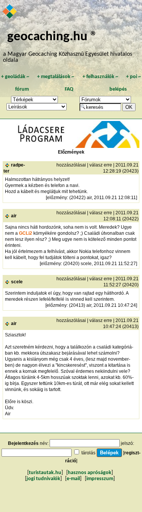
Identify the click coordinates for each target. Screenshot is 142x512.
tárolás (88, 452)
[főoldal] (10, 12)
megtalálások (55, 76)
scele (17, 281)
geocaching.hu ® (52, 37)
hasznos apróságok (89, 472)
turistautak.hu (45, 472)
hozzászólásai (71, 165)
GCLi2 (25, 233)
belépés (118, 89)
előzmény (57, 197)
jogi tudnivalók (43, 478)
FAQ (69, 89)
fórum (22, 89)
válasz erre (100, 165)
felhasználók (100, 76)
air (14, 215)
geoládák (15, 76)
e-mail (73, 478)
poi (133, 76)
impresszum (99, 478)
